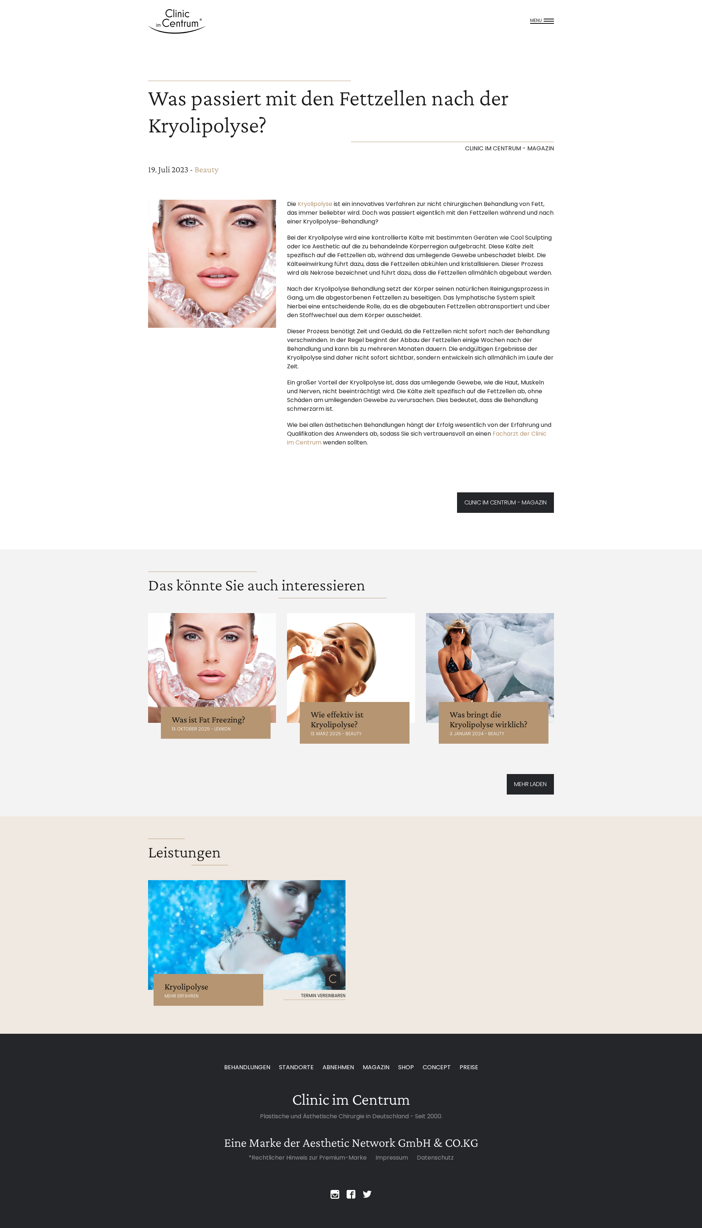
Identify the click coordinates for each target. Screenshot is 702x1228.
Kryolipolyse (315, 204)
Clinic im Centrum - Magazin (505, 502)
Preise (469, 1067)
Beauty (207, 169)
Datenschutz (435, 1157)
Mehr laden (530, 784)
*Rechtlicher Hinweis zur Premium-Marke (308, 1157)
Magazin (376, 1067)
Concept (437, 1067)
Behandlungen (247, 1067)
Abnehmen (338, 1067)
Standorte (296, 1067)
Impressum (391, 1157)
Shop (406, 1067)
